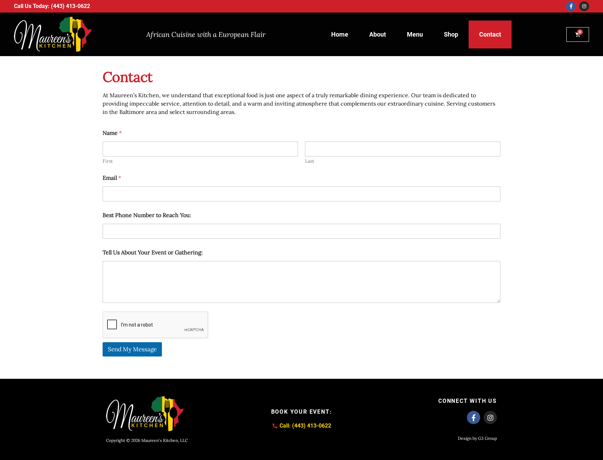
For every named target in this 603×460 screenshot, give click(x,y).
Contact (490, 34)
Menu (415, 34)
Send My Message (132, 349)
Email (112, 178)
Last (309, 161)
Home (339, 34)
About (377, 34)
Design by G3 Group (477, 438)
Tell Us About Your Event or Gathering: (153, 252)
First (108, 161)
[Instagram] (584, 6)
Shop (451, 34)
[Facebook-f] (571, 6)
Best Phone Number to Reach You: (147, 215)
